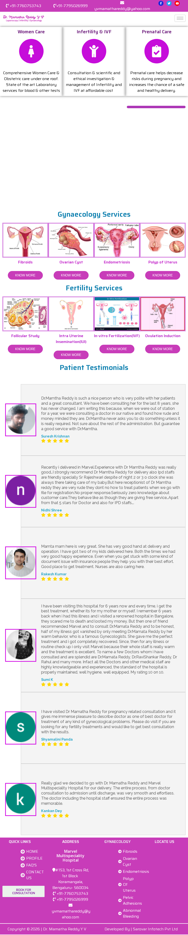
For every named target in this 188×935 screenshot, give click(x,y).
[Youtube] (177, 3)
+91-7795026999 (72, 6)
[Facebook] (161, 3)
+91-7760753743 (25, 6)
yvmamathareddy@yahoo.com (122, 9)
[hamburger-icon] (180, 18)
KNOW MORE (25, 275)
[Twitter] (169, 3)
